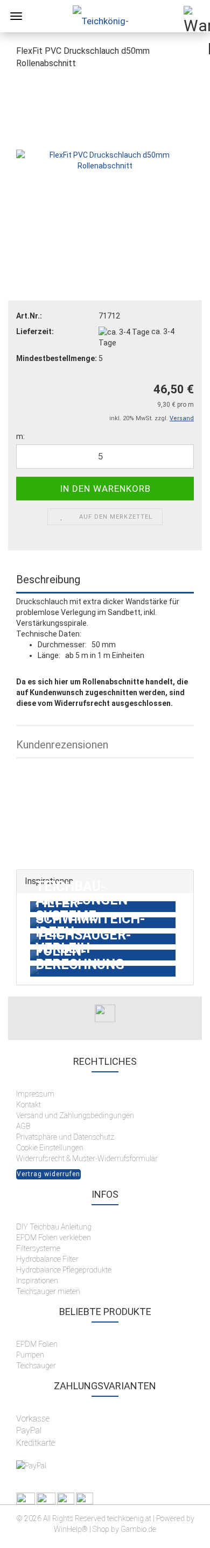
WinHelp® (71, 1529)
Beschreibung (48, 579)
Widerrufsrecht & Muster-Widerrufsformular (87, 1158)
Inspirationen (37, 1280)
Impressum (35, 1094)
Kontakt (28, 1104)
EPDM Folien (37, 1344)
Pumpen (30, 1355)
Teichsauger (36, 1365)
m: (20, 436)
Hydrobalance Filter (47, 1259)
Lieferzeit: (35, 331)
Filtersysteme (38, 1248)
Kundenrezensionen (62, 744)
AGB (23, 1126)
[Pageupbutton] (180, 1532)
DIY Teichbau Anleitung (54, 1226)
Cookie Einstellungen (49, 1147)
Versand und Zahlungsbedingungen (75, 1115)
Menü (16, 16)
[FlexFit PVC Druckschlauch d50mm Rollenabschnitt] (105, 159)
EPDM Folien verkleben (53, 1237)
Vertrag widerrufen (48, 1174)
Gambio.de (138, 1529)
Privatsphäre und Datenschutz (65, 1137)
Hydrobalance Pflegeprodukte (63, 1270)
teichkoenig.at (129, 1518)
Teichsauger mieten (49, 1291)
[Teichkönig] (105, 16)
